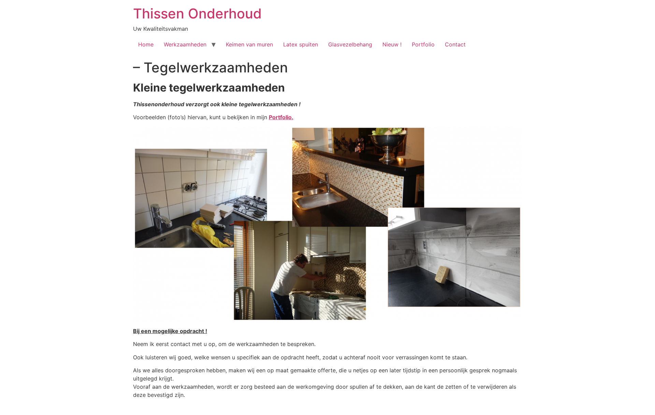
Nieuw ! (392, 44)
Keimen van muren (249, 44)
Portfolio (423, 44)
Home (146, 44)
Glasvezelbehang (350, 44)
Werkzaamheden (185, 44)
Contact (455, 44)
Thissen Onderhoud (197, 13)
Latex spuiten (300, 44)
